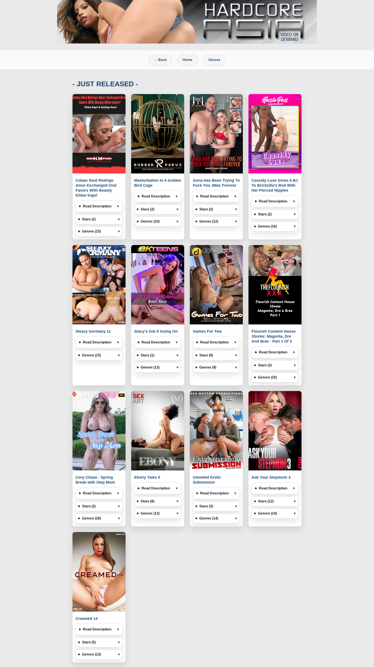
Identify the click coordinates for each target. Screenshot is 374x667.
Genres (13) (150, 367)
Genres (214, 60)
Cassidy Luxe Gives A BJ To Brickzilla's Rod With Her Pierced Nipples (274, 185)
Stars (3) (265, 365)
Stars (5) (89, 642)
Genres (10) (150, 221)
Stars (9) (206, 355)
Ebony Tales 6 (147, 477)
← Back (160, 60)
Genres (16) (267, 226)
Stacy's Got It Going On (156, 331)
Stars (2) (89, 219)
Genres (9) (207, 367)
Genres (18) (91, 518)
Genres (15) (91, 231)
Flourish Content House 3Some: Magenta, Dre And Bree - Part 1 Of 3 (273, 336)
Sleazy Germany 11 (93, 331)
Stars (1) (147, 355)
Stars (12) (266, 501)
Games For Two (207, 331)
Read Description (97, 206)
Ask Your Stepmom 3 (270, 477)
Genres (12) (208, 221)
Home (187, 60)
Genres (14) (208, 518)
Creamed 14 (87, 618)
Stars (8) (147, 501)
